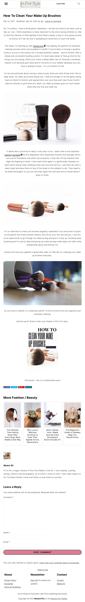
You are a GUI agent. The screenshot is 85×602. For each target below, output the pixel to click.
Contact (60, 580)
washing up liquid (12, 155)
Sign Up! (34, 580)
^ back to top (42, 570)
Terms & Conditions (12, 587)
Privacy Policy (10, 580)
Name (6, 532)
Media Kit (61, 584)
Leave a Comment (53, 21)
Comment (8, 497)
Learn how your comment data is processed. (59, 563)
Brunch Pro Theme (59, 599)
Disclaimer (8, 584)
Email (6, 542)
